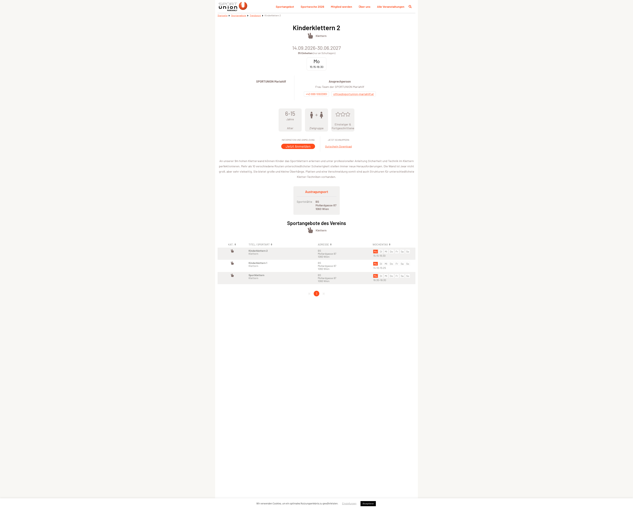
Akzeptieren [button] (368, 503)
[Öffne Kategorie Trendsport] (310, 36)
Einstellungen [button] (349, 503)
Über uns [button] (364, 6)
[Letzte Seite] (324, 293)
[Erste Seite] (309, 293)
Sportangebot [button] (285, 6)
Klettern (321, 36)
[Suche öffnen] (410, 6)
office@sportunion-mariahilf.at (353, 94)
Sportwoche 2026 (312, 6)
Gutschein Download (338, 146)
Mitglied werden (341, 6)
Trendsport (255, 15)
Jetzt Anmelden (298, 146)
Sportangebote (238, 15)
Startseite (222, 15)
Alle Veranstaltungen (390, 6)
